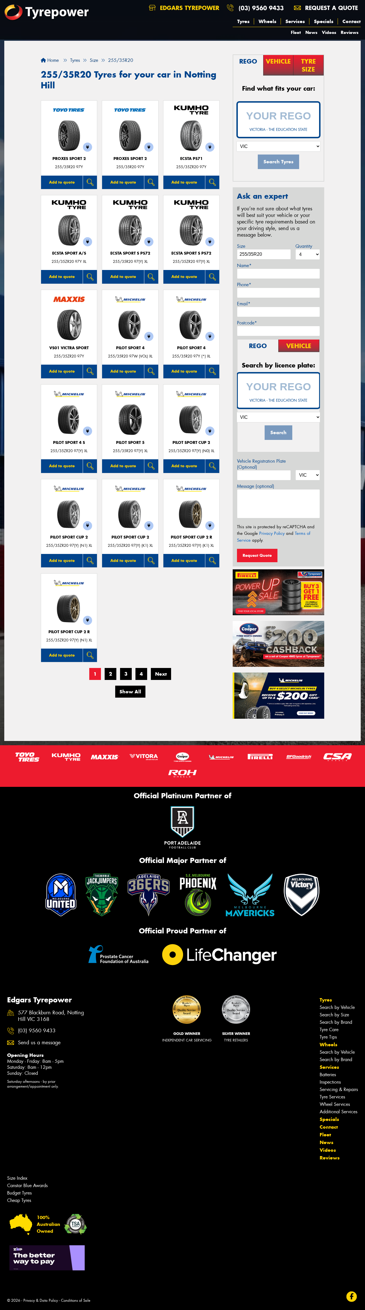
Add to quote (62, 182)
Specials (323, 21)
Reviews (349, 32)
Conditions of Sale (75, 1300)
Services (295, 21)
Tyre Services (332, 1097)
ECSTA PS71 (191, 158)
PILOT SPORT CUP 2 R (191, 537)
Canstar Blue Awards (27, 1186)
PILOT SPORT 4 (130, 348)
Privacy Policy (272, 533)
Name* (244, 266)
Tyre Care (329, 1030)
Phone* (244, 285)
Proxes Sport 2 (69, 158)
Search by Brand (336, 1022)
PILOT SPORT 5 (130, 442)
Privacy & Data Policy (40, 1300)
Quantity (303, 246)
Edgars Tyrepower (188, 7)
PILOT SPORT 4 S (69, 442)
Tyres (243, 21)
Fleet (296, 32)
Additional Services (338, 1112)
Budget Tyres (19, 1193)
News (311, 32)
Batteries (328, 1075)
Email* (243, 304)
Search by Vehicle (337, 1007)
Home (52, 60)
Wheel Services (335, 1104)
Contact (351, 21)
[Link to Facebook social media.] (351, 1296)
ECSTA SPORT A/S (69, 253)
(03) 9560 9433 (261, 7)
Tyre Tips (328, 1037)
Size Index (17, 1178)
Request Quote (257, 555)
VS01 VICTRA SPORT (69, 348)
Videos (329, 32)
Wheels (267, 21)
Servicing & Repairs (339, 1089)
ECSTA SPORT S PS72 (130, 253)
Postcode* (247, 323)
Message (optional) (255, 486)
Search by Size (334, 1015)
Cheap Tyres (19, 1200)
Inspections (330, 1082)
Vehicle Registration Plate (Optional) (261, 464)
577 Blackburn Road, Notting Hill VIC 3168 (51, 1016)
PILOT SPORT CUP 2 (191, 442)
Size (241, 246)
